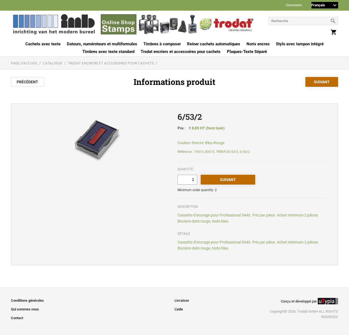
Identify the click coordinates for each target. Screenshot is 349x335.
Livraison (181, 300)
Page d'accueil (24, 63)
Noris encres (258, 43)
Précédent (27, 82)
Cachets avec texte (43, 43)
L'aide (178, 309)
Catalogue (52, 63)
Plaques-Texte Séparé (247, 51)
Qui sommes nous (25, 309)
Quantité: (185, 169)
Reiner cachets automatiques (213, 43)
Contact (17, 318)
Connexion (294, 5)
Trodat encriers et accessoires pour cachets (181, 51)
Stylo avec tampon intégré (300, 43)
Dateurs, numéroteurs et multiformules (102, 43)
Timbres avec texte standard (108, 51)
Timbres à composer (162, 43)
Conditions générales (27, 300)
